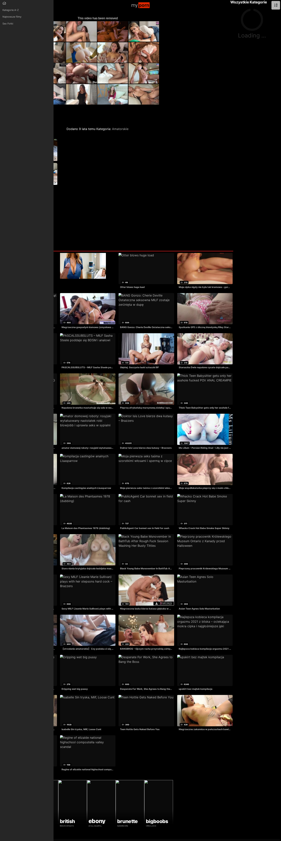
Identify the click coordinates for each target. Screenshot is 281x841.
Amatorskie (120, 129)
